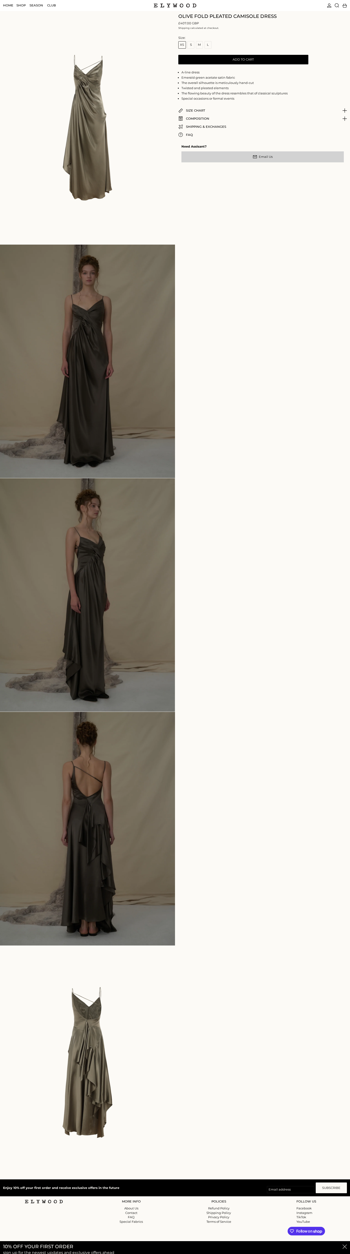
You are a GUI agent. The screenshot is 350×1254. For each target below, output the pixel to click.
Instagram (304, 1213)
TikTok (301, 1217)
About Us (131, 1208)
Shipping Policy (218, 1213)
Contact (131, 1213)
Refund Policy (219, 1208)
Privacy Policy (218, 1217)
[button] (337, 5)
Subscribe (331, 1188)
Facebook (304, 1208)
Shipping (184, 28)
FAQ (131, 1217)
